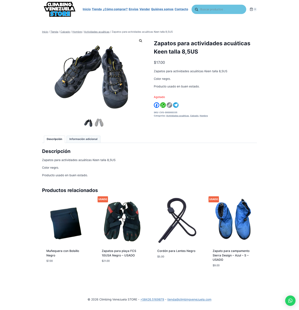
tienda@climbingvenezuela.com (189, 299)
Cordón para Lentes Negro (176, 251)
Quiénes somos (162, 9)
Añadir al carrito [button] (59, 271)
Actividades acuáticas (177, 115)
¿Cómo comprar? (115, 9)
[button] (141, 41)
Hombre (204, 115)
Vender (144, 9)
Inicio (87, 9)
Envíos (133, 9)
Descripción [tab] (54, 139)
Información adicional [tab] (83, 139)
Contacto (181, 9)
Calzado (194, 115)
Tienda (97, 9)
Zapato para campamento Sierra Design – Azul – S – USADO (231, 255)
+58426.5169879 (152, 299)
